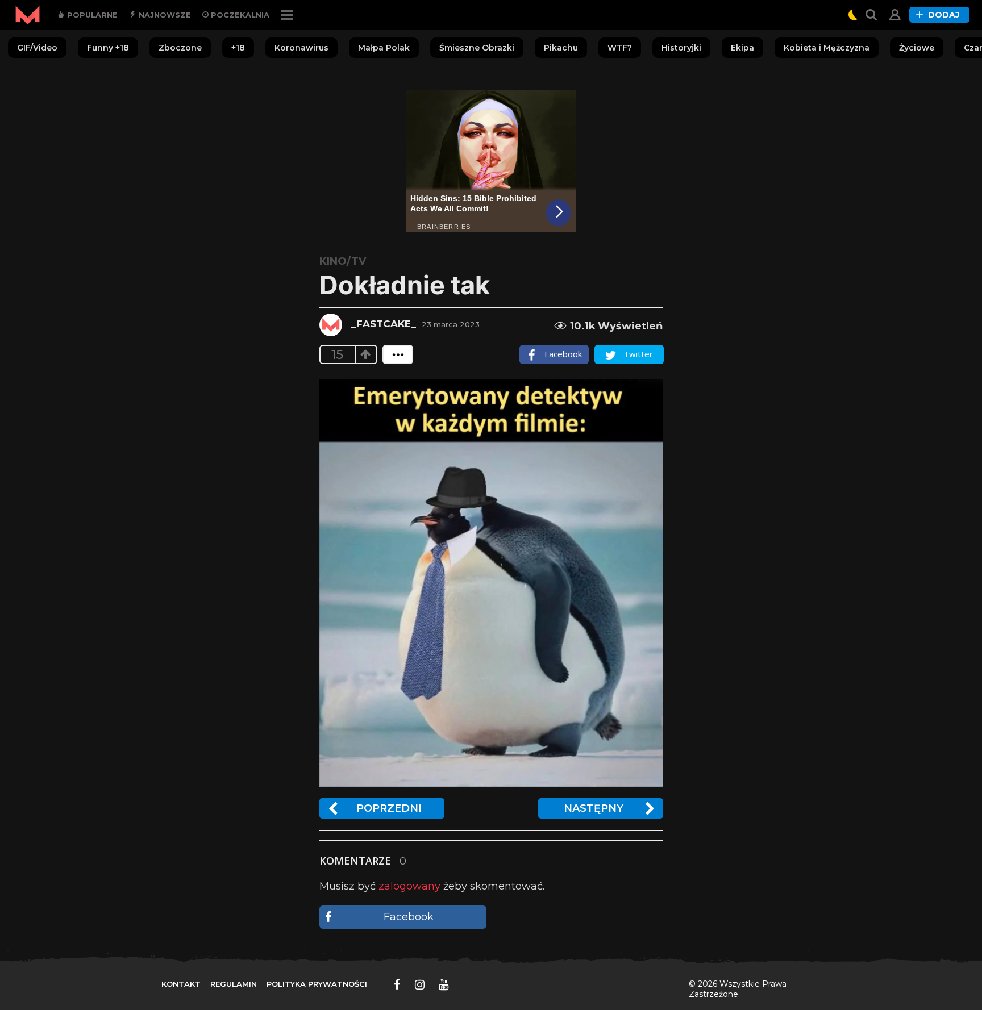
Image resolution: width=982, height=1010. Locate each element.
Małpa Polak (384, 48)
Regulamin (233, 983)
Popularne (91, 14)
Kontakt (181, 983)
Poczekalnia (239, 14)
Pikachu (561, 48)
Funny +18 (108, 48)
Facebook (409, 917)
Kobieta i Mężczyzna (826, 48)
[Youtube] (443, 984)
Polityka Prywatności (317, 983)
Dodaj (943, 15)
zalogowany (409, 886)
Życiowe (916, 48)
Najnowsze (163, 14)
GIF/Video (37, 48)
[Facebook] (397, 984)
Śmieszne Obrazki (476, 48)
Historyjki (681, 48)
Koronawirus (301, 48)
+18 (238, 48)
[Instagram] (420, 984)
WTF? (619, 48)
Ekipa (742, 48)
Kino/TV (342, 261)
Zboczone (180, 48)
